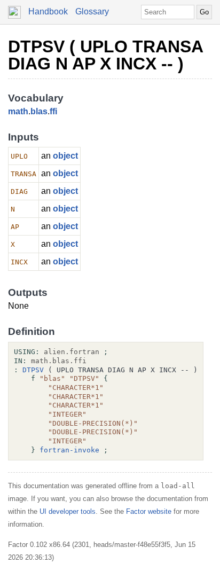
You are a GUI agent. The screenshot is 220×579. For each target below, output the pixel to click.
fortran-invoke (69, 450)
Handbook (48, 11)
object (65, 155)
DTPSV (33, 370)
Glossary (92, 11)
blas (39, 111)
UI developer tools (68, 511)
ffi (53, 111)
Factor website (148, 511)
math (18, 111)
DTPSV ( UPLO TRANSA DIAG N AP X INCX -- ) (105, 55)
